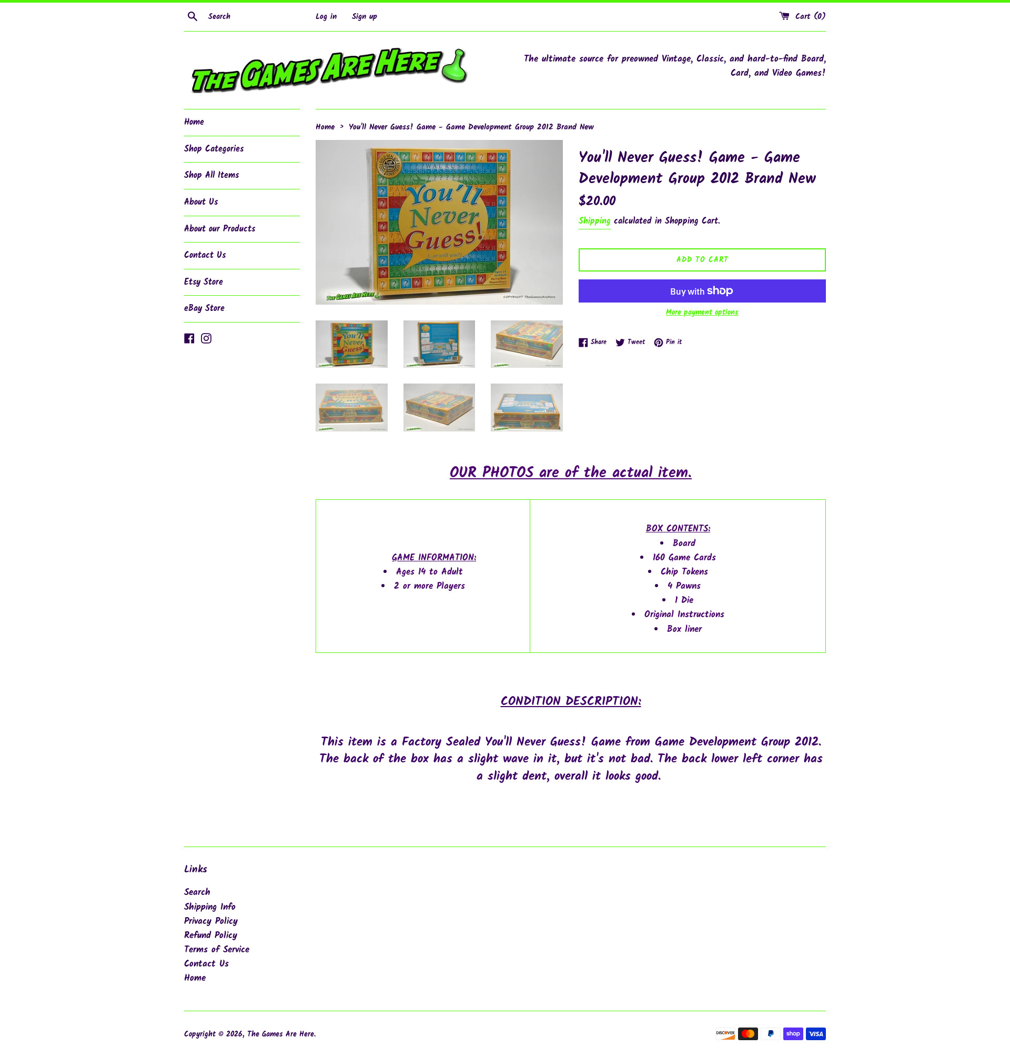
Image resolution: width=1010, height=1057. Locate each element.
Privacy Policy (211, 921)
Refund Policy (210, 936)
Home (194, 122)
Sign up (364, 17)
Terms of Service (216, 950)
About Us (201, 202)
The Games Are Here (280, 1034)
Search (197, 892)
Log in (326, 17)
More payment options (702, 312)
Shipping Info (210, 907)
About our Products (219, 229)
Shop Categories (214, 149)
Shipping (595, 221)
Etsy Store (203, 282)
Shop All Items (211, 175)
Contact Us (205, 255)
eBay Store (204, 308)
